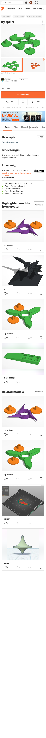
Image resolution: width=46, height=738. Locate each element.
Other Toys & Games (35, 16)
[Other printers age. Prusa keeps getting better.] (23, 116)
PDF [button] (41, 137)
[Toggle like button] (5, 249)
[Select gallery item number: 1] (22, 558)
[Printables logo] (2, 9)
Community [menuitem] (37, 9)
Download (24, 94)
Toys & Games (19, 16)
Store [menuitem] (20, 9)
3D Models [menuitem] (10, 9)
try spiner (8, 245)
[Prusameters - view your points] (30, 2)
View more (39, 205)
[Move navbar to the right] (43, 8)
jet (5, 289)
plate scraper (10, 378)
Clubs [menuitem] (27, 9)
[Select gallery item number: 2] (23, 558)
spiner (7, 519)
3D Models (6, 16)
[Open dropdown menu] (42, 21)
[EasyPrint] (26, 3)
